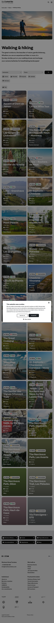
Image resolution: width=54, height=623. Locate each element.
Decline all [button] (22, 315)
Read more (27, 311)
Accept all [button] (33, 315)
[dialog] (27, 311)
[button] (27, 319)
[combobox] (49, 302)
